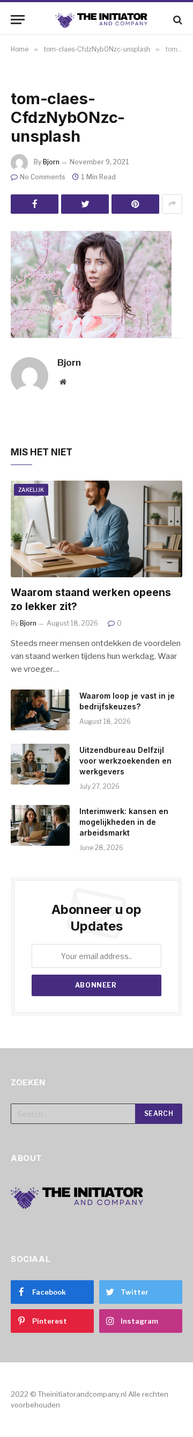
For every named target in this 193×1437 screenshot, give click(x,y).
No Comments (42, 177)
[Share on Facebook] (34, 204)
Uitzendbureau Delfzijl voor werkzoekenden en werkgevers (125, 760)
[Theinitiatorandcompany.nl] (102, 19)
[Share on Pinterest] (135, 204)
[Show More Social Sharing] (172, 204)
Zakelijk (31, 490)
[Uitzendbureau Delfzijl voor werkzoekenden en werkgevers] (40, 764)
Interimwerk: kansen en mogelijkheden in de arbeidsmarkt (123, 822)
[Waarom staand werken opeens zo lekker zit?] (96, 529)
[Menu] (18, 20)
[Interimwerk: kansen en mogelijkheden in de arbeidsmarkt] (40, 825)
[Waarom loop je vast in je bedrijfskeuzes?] (40, 710)
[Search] (176, 20)
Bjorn (51, 162)
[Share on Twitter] (85, 204)
